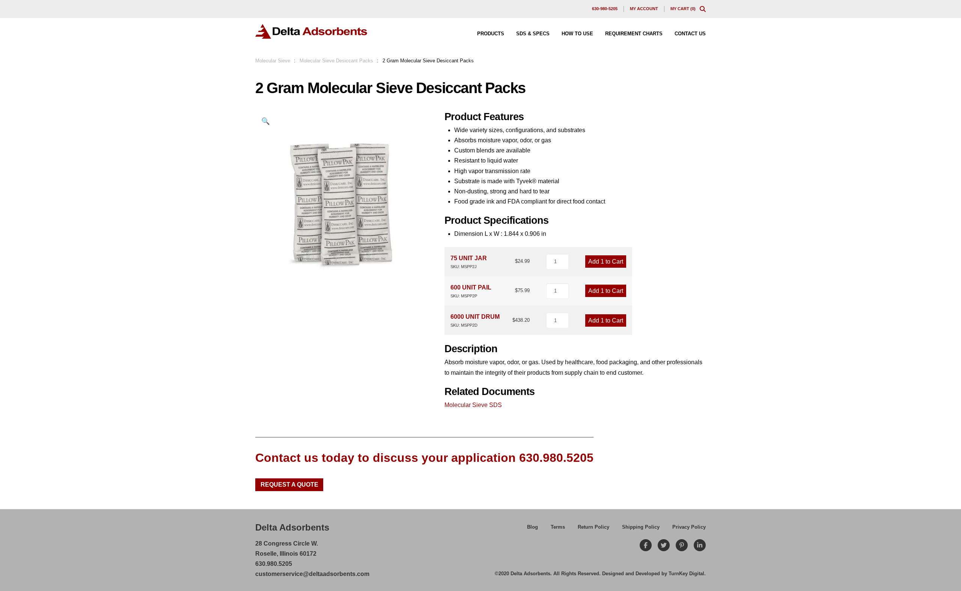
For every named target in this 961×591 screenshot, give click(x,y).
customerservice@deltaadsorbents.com (312, 574)
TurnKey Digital (686, 573)
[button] (703, 9)
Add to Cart (605, 261)
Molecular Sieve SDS (473, 405)
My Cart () (683, 8)
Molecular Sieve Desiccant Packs (336, 60)
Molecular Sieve (272, 60)
